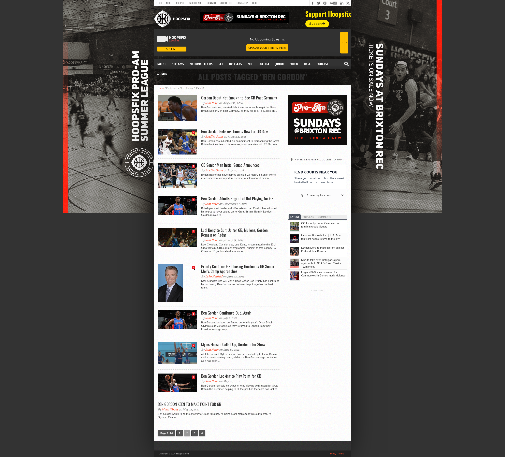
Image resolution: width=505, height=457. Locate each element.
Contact (211, 3)
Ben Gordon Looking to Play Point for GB (231, 376)
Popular (308, 217)
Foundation (242, 3)
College (264, 64)
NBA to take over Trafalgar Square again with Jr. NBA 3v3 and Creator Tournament (321, 263)
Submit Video (196, 3)
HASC (307, 64)
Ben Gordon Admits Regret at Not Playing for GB (237, 198)
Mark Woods (170, 409)
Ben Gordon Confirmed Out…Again (226, 312)
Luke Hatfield (214, 276)
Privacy (332, 453)
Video (294, 64)
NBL (250, 64)
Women (162, 74)
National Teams (201, 64)
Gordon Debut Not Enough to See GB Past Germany (239, 97)
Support (181, 3)
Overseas (235, 64)
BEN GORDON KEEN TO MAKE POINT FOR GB (189, 404)
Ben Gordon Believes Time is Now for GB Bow (234, 131)
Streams (178, 64)
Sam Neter (212, 103)
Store (159, 3)
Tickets (256, 3)
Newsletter (226, 3)
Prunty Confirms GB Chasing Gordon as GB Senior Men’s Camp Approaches (238, 268)
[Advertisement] (317, 350)
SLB (221, 64)
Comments (324, 217)
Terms (341, 453)
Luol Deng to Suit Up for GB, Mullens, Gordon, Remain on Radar (234, 232)
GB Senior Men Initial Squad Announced (230, 165)
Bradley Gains (214, 136)
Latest (161, 64)
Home (161, 87)
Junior (279, 64)
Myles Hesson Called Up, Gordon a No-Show (233, 344)
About (169, 3)
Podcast (322, 64)
